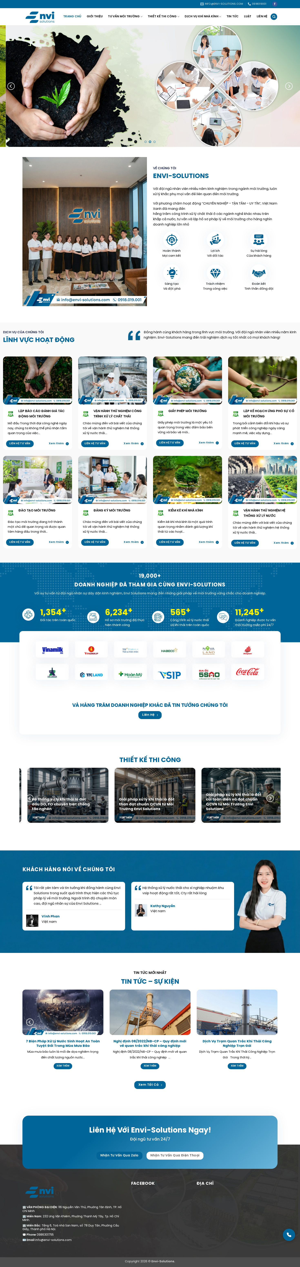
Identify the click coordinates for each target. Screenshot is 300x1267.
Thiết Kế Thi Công (162, 16)
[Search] (274, 16)
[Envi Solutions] (42, 16)
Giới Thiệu (95, 16)
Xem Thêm (63, 1066)
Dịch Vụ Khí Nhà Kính (201, 16)
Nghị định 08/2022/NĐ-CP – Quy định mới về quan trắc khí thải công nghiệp (149, 1044)
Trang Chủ (72, 16)
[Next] (288, 86)
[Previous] (11, 86)
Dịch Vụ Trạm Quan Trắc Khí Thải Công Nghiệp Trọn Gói (237, 1044)
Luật (247, 16)
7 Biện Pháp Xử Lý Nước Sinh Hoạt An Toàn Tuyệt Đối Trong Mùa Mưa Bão (63, 1044)
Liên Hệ (262, 16)
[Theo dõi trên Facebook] (274, 4)
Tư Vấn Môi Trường (124, 16)
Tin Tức (233, 16)
